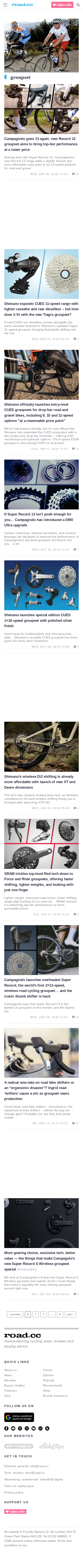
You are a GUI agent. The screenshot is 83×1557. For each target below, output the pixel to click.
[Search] (78, 4)
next (69, 1314)
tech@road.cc (35, 1472)
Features (10, 1390)
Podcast (48, 1380)
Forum (47, 1370)
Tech (7, 1395)
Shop (46, 1390)
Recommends (52, 1385)
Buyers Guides (14, 1385)
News (8, 1375)
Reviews (10, 1380)
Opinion (48, 1375)
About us (10, 1370)
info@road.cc (39, 1466)
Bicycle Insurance (55, 1395)
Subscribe (64, 5)
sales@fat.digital (51, 1479)
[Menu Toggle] (5, 4)
